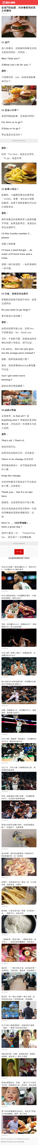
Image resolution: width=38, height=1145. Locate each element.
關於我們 (4, 1142)
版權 (22, 1142)
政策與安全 (10, 1142)
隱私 (19, 1142)
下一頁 (19, 552)
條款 (16, 1142)
